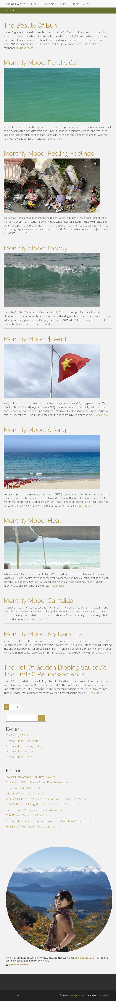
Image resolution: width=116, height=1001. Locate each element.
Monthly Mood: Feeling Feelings (49, 153)
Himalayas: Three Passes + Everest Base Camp (33, 826)
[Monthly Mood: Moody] (58, 280)
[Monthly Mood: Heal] (58, 547)
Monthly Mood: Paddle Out (41, 62)
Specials (49, 3)
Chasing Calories (15, 4)
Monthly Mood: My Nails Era (43, 634)
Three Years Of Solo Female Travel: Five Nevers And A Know (41, 782)
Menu (34, 3)
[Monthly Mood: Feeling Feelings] (58, 186)
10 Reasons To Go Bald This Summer (27, 788)
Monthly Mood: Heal (32, 520)
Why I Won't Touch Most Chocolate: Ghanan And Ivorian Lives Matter (46, 798)
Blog (76, 3)
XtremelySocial (104, 995)
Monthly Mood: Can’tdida (38, 600)
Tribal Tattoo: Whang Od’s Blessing (26, 815)
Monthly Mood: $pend (35, 339)
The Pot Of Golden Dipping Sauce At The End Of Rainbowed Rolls (55, 671)
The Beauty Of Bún (30, 25)
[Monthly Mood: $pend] (58, 371)
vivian (44, 960)
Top (7, 995)
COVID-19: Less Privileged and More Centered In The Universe (43, 804)
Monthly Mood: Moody (36, 248)
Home (16, 995)
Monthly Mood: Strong (35, 429)
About (86, 3)
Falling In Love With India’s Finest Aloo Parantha (34, 810)
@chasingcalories (18, 964)
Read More (26, 47)
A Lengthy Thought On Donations (25, 793)
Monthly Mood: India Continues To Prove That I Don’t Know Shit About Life (49, 821)
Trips (64, 3)
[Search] (41, 718)
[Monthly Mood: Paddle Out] (58, 95)
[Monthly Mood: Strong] (58, 462)
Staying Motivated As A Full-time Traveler (30, 776)
